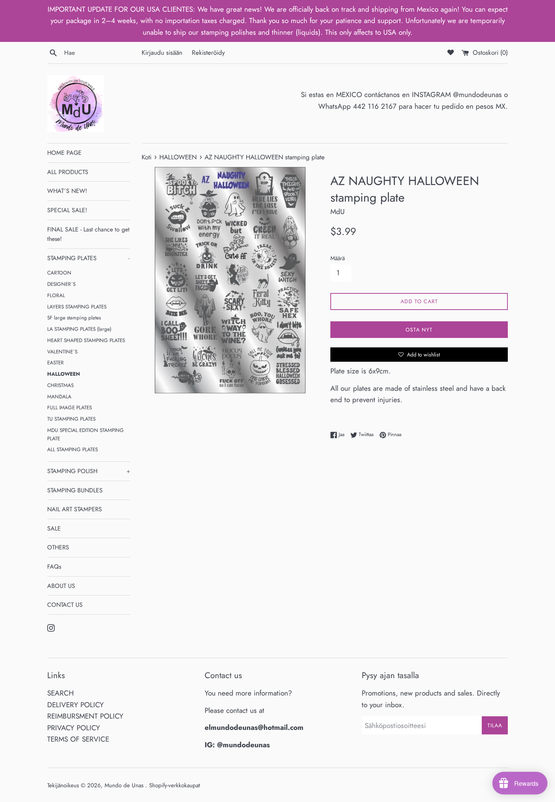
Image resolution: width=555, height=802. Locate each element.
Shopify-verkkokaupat (174, 785)
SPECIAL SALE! (67, 210)
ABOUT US (61, 585)
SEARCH (60, 693)
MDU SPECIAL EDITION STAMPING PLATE (85, 434)
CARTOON (59, 272)
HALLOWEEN (63, 374)
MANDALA (59, 396)
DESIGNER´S (61, 284)
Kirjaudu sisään (162, 52)
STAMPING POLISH (88, 471)
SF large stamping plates (74, 317)
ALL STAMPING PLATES (72, 449)
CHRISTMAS (60, 385)
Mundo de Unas (125, 785)
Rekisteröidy (208, 52)
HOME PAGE (64, 152)
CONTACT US (65, 604)
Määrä (337, 258)
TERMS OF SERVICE (78, 739)
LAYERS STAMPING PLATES (76, 306)
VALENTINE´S (62, 351)
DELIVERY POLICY (75, 705)
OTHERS (58, 547)
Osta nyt (419, 329)
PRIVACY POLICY (73, 728)
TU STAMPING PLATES (71, 419)
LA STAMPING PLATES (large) (79, 329)
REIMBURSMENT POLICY (85, 716)
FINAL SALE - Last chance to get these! (88, 234)
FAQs (54, 566)
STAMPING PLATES (88, 258)
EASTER (55, 362)
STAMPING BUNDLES (75, 490)
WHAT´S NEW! (67, 191)
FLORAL (56, 295)
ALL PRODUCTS (67, 172)
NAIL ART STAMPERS (74, 509)
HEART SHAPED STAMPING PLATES (86, 340)
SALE (54, 528)
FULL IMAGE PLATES (69, 407)
